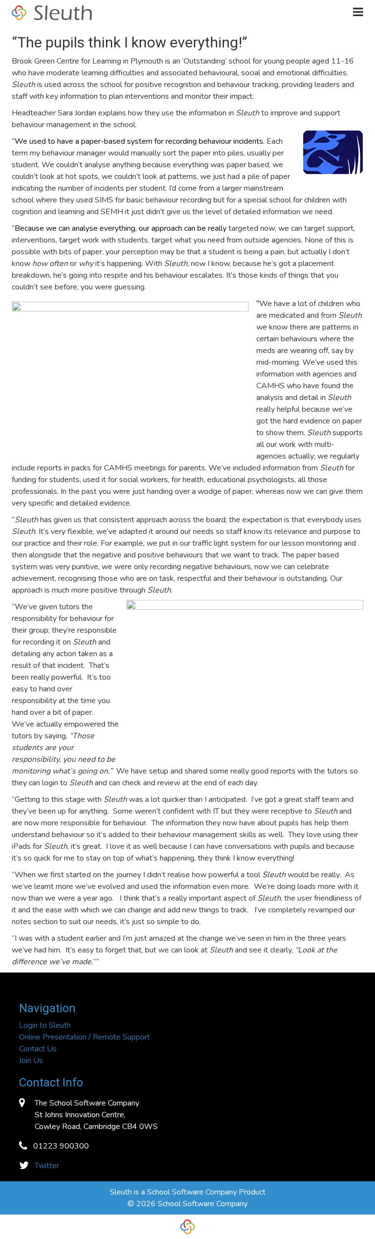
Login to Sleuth (45, 1025)
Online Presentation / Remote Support (84, 1037)
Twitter (47, 1165)
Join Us (31, 1060)
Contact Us (38, 1048)
